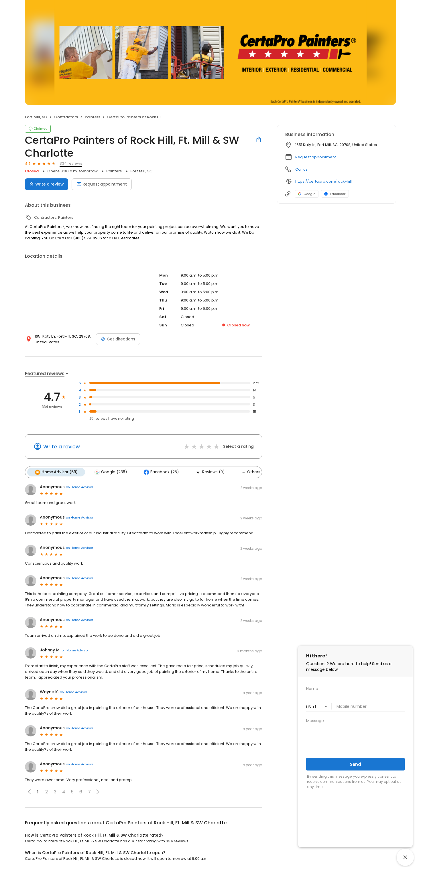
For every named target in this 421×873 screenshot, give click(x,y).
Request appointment (105, 184)
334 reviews (71, 163)
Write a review (49, 184)
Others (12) (257, 472)
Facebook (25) (164, 472)
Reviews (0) (213, 472)
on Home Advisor (79, 487)
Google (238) (114, 472)
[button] (98, 792)
